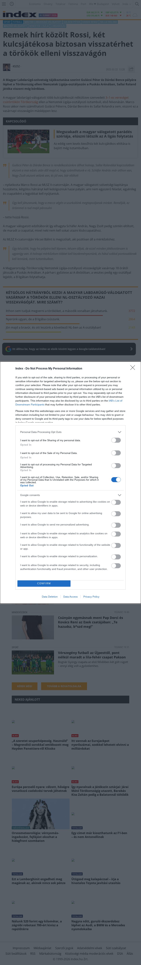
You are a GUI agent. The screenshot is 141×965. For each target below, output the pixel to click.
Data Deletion (50, 596)
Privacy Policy (91, 596)
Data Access (70, 596)
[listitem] (70, 432)
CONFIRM (44, 583)
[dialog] (70, 483)
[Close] (133, 368)
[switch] (116, 440)
